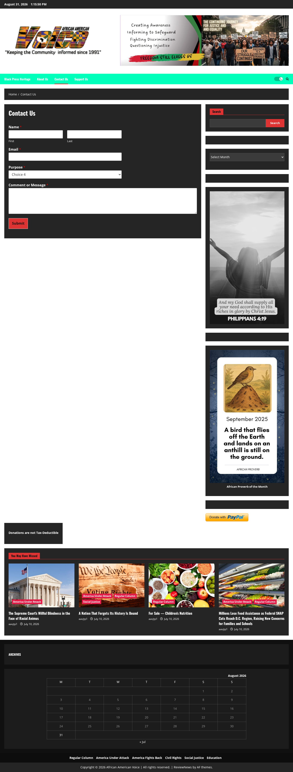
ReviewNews (183, 767)
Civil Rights (173, 758)
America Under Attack (27, 602)
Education (214, 758)
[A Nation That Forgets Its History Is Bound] (112, 585)
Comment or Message (28, 185)
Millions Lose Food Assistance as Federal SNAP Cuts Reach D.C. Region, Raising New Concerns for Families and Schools (251, 618)
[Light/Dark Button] (278, 79)
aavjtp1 (13, 624)
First (11, 141)
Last (69, 141)
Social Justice (91, 602)
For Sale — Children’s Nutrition (170, 613)
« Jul (143, 742)
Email (15, 149)
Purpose (17, 167)
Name (15, 127)
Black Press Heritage (17, 79)
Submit (18, 223)
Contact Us (61, 79)
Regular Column (125, 596)
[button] (287, 79)
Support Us (81, 79)
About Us (42, 79)
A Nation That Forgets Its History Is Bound (108, 613)
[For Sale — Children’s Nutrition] (181, 585)
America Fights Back (147, 758)
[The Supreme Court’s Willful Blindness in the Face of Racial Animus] (41, 585)
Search (216, 111)
